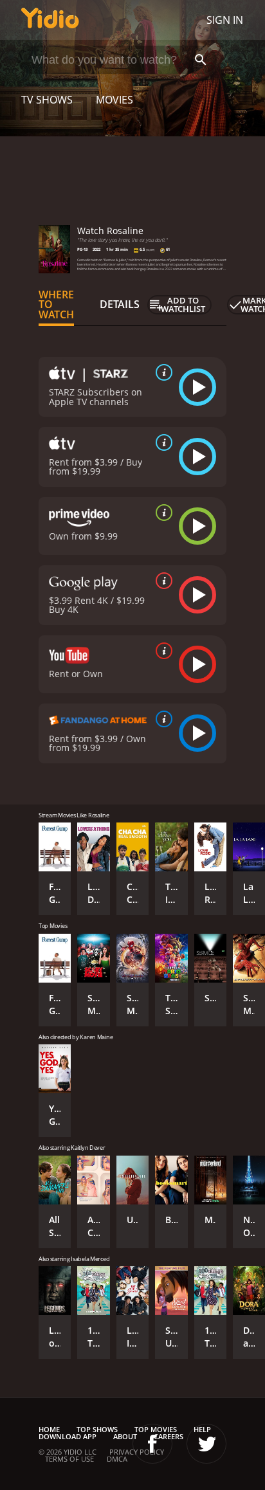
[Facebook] (152, 1444)
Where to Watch (56, 304)
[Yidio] (50, 20)
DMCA (117, 1459)
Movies (114, 100)
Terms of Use (69, 1459)
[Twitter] (206, 1444)
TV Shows (47, 100)
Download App (67, 1436)
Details (120, 304)
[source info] (161, 372)
